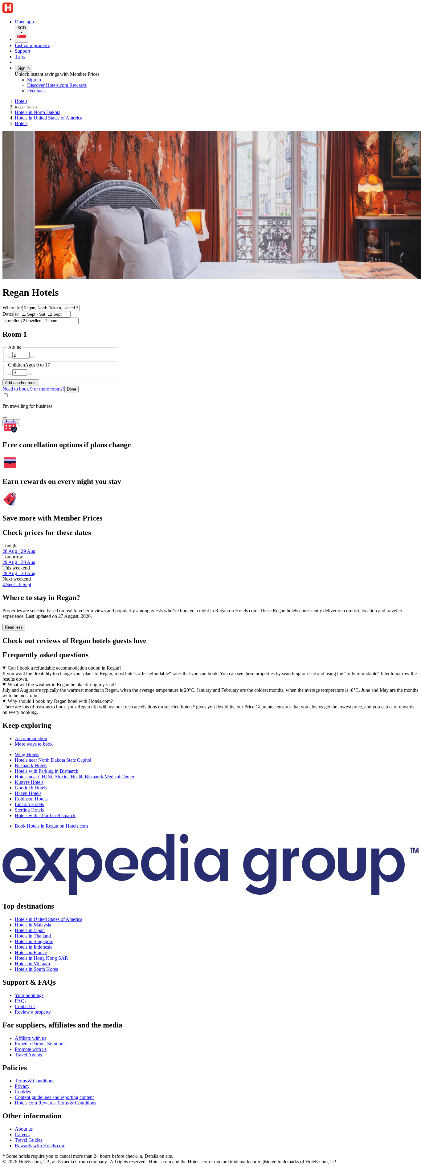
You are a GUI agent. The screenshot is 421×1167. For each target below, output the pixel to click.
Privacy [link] (22, 1086)
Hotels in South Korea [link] (36, 969)
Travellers (12, 320)
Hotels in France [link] (31, 952)
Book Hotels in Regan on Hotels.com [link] (51, 826)
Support (22, 51)
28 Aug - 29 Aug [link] (18, 551)
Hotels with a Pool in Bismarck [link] (45, 815)
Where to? (12, 307)
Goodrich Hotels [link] (31, 787)
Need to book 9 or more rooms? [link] (33, 388)
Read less (14, 627)
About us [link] (24, 1129)
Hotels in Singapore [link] (34, 941)
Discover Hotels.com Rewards (57, 85)
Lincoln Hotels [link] (29, 804)
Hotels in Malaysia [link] (33, 924)
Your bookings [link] (29, 995)
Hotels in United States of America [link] (48, 117)
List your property (32, 45)
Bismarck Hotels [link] (31, 765)
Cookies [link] (23, 1091)
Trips (20, 56)
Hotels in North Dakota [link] (37, 112)
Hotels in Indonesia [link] (33, 947)
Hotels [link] (21, 101)
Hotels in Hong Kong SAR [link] (41, 958)
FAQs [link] (21, 1000)
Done (71, 389)
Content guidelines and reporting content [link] (54, 1097)
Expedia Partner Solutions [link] (40, 1043)
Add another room (21, 382)
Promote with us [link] (31, 1049)
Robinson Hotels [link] (31, 798)
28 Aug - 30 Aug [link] (18, 573)
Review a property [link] (33, 1012)
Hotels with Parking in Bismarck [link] (46, 771)
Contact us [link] (25, 1006)
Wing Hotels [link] (27, 754)
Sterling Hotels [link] (29, 809)
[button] (210, 725)
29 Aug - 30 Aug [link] (18, 562)
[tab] (31, 738)
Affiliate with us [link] (30, 1038)
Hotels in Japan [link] (30, 930)
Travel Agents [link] (28, 1054)
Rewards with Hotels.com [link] (40, 1145)
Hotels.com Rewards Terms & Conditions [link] (55, 1102)
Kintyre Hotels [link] (29, 782)
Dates (8, 314)
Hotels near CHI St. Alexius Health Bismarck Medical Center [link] (74, 776)
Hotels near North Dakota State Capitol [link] (53, 760)
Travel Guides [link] (28, 1140)
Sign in (23, 68)
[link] (78, 91)
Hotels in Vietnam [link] (32, 963)
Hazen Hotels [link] (28, 793)
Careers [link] (22, 1134)
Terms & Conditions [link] (34, 1080)
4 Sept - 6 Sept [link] (16, 584)
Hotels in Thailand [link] (33, 935)
